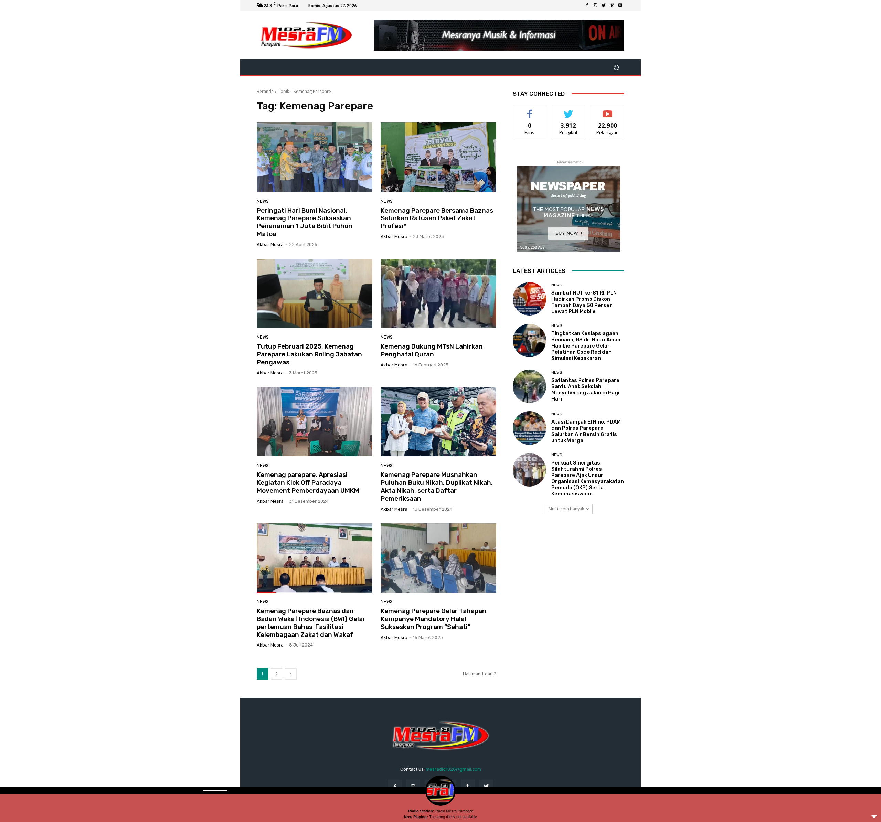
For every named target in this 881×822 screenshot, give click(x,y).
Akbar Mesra (270, 244)
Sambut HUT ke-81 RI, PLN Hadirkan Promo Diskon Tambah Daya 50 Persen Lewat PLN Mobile (584, 302)
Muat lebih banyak (566, 509)
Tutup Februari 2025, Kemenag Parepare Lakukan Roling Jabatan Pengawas (309, 354)
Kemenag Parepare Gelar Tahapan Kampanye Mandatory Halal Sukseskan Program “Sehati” (433, 619)
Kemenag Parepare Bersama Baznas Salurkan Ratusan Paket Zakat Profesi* (437, 218)
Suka (529, 110)
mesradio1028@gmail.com (453, 769)
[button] (616, 67)
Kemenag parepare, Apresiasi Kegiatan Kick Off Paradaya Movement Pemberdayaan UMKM (308, 482)
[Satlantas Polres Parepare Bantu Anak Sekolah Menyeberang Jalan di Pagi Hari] (529, 386)
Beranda (265, 91)
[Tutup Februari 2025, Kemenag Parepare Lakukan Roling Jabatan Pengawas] (314, 293)
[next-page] (291, 674)
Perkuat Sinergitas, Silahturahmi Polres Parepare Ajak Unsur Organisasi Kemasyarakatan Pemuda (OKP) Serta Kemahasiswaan (587, 478)
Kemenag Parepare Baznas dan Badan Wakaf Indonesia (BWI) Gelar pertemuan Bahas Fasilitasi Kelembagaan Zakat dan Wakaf (311, 622)
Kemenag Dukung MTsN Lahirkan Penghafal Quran (432, 350)
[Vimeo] (612, 5)
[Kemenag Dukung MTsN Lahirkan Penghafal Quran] (438, 293)
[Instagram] (595, 5)
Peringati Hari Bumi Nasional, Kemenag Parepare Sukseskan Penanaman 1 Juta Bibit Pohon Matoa (304, 222)
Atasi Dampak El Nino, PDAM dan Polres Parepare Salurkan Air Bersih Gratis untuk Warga (586, 431)
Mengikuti (568, 110)
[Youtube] (620, 5)
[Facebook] (587, 5)
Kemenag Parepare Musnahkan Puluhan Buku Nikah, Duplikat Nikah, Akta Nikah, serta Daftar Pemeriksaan (437, 486)
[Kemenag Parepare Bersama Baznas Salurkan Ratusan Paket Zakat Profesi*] (438, 157)
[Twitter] (603, 5)
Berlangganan (608, 110)
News (263, 201)
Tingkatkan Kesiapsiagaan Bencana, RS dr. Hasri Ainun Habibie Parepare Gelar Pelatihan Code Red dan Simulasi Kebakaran (585, 345)
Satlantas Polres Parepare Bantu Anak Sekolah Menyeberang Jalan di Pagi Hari (585, 389)
